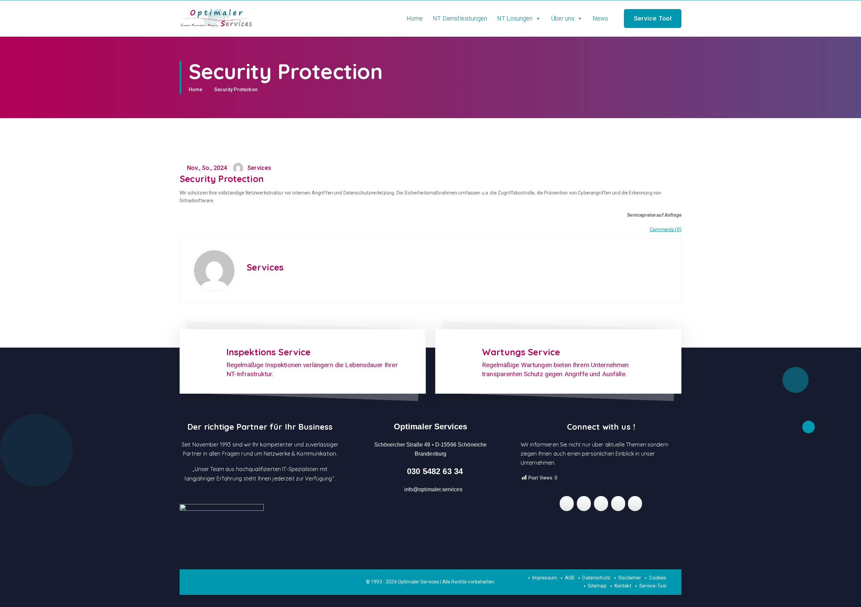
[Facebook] (567, 503)
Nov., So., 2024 (206, 167)
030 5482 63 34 (435, 471)
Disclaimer (630, 577)
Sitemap (597, 585)
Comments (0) (665, 229)
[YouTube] (635, 503)
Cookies (657, 577)
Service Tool (653, 18)
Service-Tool (653, 585)
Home (415, 18)
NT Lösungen (515, 18)
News (600, 18)
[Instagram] (584, 503)
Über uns (562, 18)
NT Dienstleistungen (460, 18)
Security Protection (236, 89)
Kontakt (622, 585)
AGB (569, 577)
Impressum (544, 577)
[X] (618, 503)
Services (265, 267)
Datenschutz (596, 577)
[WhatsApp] (601, 503)
